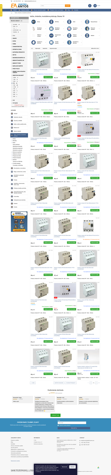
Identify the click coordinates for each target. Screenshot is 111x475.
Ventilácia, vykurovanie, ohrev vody (19, 184)
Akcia (15, 26)
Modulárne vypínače (17, 150)
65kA (15, 96)
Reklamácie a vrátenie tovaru (17, 449)
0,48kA (15, 77)
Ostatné (15, 203)
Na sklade (16, 24)
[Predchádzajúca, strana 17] (91, 383)
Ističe (14, 142)
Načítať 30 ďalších (59, 382)
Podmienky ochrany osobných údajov (19, 454)
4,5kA (15, 81)
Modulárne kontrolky (17, 146)
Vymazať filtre (18, 105)
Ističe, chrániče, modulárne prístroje (20, 135)
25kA (15, 92)
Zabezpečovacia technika (19, 200)
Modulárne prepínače (17, 148)
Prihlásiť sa (74, 428)
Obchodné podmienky (16, 453)
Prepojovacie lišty (17, 155)
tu (40, 471)
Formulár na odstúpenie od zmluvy (19, 451)
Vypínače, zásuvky (18, 117)
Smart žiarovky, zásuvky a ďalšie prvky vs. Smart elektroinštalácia (66, 441)
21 (99, 382)
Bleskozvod (16, 127)
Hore (33, 382)
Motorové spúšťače (17, 152)
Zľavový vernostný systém (17, 445)
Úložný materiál (17, 131)
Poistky (15, 180)
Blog (12, 442)
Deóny (14, 138)
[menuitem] (14, 10)
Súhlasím (72, 466)
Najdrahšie (45, 48)
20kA (15, 90)
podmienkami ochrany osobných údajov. (79, 425)
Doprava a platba (15, 440)
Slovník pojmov (14, 447)
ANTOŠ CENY (17, 30)
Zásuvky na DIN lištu (17, 161)
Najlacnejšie (37, 48)
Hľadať (67, 5)
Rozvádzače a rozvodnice (19, 168)
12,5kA (15, 86)
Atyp (15, 28)
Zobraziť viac (55, 415)
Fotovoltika (16, 196)
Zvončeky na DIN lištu (18, 165)
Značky (15, 207)
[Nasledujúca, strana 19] (96, 383)
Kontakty (13, 444)
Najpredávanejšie (53, 48)
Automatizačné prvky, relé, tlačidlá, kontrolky (20, 192)
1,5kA (15, 79)
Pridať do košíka (48, 77)
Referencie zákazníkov (38, 444)
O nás (35, 440)
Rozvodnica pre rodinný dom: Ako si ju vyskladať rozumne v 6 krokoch (66, 445)
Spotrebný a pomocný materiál (19, 176)
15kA (15, 88)
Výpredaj (16, 32)
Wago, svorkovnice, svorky (20, 171)
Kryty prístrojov (16, 144)
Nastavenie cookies (15, 461)
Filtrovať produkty (70, 382)
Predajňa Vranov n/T (38, 442)
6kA (21, 20)
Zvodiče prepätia (16, 163)
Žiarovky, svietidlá (18, 120)
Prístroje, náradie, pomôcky (20, 188)
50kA (15, 94)
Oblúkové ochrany (17, 154)
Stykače (14, 159)
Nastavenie (64, 466)
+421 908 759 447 (85, 444)
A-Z (32, 48)
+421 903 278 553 (85, 442)
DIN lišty (15, 140)
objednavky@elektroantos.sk (87, 440)
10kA (15, 85)
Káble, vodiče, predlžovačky (20, 124)
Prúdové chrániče (17, 157)
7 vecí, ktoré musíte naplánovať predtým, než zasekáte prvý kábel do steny (66, 449)
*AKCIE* (15, 113)
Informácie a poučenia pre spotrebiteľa (20, 456)
